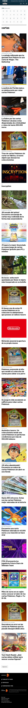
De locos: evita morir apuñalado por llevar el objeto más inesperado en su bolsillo (14, 280)
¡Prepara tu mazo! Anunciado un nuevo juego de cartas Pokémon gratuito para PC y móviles (14, 248)
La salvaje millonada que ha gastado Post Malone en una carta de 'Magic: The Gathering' (13, 58)
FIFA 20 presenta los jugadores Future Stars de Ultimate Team (12, 563)
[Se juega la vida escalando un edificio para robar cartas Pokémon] (14, 387)
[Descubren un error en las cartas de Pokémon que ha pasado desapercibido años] (14, 611)
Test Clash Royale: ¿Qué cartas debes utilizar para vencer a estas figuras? (12, 657)
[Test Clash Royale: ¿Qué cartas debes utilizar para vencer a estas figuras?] (14, 642)
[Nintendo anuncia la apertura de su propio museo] (14, 328)
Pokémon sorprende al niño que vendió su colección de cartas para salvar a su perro (13, 371)
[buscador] (23, 3)
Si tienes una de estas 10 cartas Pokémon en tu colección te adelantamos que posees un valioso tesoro (14, 311)
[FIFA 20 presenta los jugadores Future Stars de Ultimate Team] (14, 548)
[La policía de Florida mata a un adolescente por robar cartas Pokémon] (14, 75)
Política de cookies (4, 699)
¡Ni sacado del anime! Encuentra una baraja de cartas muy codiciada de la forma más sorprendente (13, 215)
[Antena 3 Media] (4, 690)
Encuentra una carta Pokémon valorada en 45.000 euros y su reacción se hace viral (14, 531)
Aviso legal (3, 697)
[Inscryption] (14, 173)
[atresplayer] (21, 3)
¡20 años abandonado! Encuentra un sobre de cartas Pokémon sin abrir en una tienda (13, 468)
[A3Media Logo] (5, 676)
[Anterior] (10, 1)
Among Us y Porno (14, 0)
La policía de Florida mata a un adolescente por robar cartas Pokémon (13, 90)
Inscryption (6, 186)
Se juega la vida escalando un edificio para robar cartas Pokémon (14, 402)
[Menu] (26, 4)
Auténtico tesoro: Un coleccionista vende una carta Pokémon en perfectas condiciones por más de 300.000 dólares (13, 434)
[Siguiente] (26, 1)
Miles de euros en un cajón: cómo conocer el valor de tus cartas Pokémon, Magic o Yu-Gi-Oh (14, 595)
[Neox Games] (6, 3)
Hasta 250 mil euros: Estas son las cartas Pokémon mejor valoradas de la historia (14, 500)
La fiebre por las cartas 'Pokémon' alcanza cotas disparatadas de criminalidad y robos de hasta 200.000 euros (14, 122)
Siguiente (4, 666)
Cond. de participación (5, 701)
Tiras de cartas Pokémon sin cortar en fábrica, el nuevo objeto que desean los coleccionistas (13, 156)
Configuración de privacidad (6, 702)
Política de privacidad (5, 698)
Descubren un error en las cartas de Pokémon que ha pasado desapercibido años (13, 626)
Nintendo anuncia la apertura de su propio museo (14, 342)
